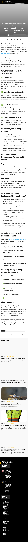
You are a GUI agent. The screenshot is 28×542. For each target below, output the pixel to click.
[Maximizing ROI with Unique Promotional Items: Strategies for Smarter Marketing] (14, 416)
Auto (2, 23)
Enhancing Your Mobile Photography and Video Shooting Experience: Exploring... (8, 474)
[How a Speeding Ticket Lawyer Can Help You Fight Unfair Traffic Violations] (14, 439)
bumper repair (8, 330)
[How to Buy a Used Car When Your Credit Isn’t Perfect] (14, 349)
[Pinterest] (17, 39)
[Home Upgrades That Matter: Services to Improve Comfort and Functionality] (14, 371)
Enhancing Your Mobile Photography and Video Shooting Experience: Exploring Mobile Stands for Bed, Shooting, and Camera (6, 508)
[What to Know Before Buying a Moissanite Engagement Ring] (14, 393)
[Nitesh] (9, 35)
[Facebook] (11, 39)
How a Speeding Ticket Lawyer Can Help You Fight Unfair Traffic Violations (13, 450)
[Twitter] (14, 39)
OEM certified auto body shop (19, 330)
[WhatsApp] (21, 39)
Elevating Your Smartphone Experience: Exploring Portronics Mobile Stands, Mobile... (8, 486)
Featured (3, 356)
